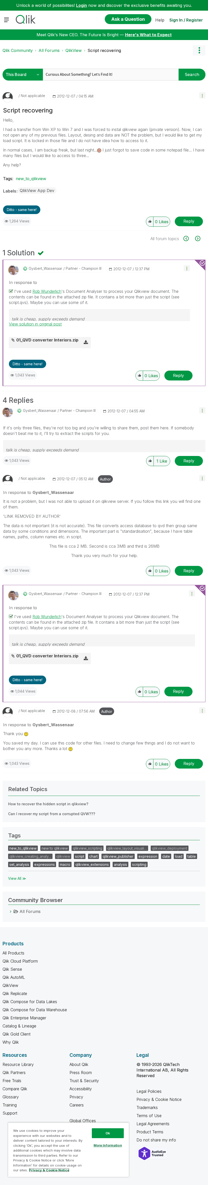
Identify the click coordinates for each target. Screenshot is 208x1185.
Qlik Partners (14, 1072)
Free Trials (12, 1080)
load (178, 856)
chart (93, 856)
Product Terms (149, 1131)
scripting (139, 864)
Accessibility (81, 1088)
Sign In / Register (186, 20)
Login (81, 5)
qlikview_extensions (92, 864)
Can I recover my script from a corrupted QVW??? (51, 814)
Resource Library (18, 1064)
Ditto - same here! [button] (22, 209)
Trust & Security (84, 1080)
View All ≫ (17, 878)
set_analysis (19, 864)
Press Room (81, 1072)
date (166, 856)
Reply (188, 221)
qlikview (63, 856)
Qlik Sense (12, 969)
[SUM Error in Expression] (197, 238)
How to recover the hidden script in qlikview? (48, 804)
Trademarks (147, 1107)
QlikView (73, 50)
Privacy (76, 1096)
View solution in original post (35, 324)
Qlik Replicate (15, 993)
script (79, 856)
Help (159, 20)
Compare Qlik (15, 1088)
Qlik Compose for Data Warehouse (35, 1009)
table (191, 856)
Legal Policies (149, 1091)
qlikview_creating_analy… (30, 856)
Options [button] (199, 50)
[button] (202, 95)
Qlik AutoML (14, 977)
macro (65, 864)
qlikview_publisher (118, 856)
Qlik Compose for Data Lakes (30, 1001)
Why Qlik (11, 1042)
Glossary (11, 1096)
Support (10, 1113)
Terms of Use (149, 1115)
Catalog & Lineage (19, 1025)
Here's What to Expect (148, 34)
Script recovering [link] (104, 50)
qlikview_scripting (87, 848)
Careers (77, 1104)
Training (10, 1104)
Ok (108, 1133)
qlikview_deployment (169, 848)
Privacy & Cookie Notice (159, 1099)
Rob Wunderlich (46, 291)
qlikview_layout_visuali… (127, 848)
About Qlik (79, 1064)
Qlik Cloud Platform (20, 961)
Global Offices (83, 1120)
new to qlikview (55, 848)
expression (147, 856)
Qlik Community (18, 50)
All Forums (49, 50)
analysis (120, 864)
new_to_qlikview (31, 178)
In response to (23, 282)
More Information (108, 1145)
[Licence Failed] (188, 238)
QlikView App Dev (37, 190)
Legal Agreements (152, 1123)
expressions (44, 864)
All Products (13, 952)
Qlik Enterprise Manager (24, 1017)
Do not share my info (156, 1139)
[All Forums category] (10, 911)
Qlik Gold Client (16, 1034)
